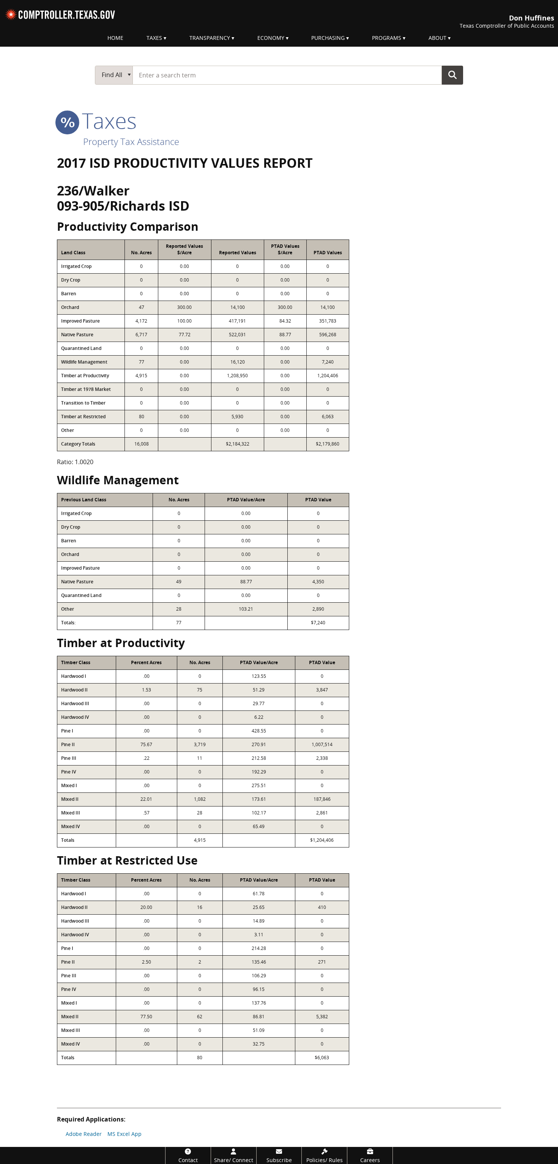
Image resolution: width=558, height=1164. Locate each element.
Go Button (452, 75)
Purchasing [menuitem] (328, 37)
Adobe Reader (84, 1133)
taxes (106, 120)
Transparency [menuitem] (209, 37)
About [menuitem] (437, 37)
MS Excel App (124, 1133)
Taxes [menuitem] (154, 37)
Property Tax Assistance (131, 141)
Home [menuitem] (115, 37)
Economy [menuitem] (270, 37)
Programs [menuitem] (386, 37)
